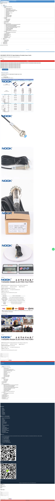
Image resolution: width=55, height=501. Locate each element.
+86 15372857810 (13, 0)
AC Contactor (8, 20)
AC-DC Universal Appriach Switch (11, 9)
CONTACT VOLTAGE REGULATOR (11, 27)
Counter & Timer (6, 33)
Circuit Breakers (4, 382)
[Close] (0, 491)
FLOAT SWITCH (6, 35)
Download (3, 413)
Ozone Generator (6, 21)
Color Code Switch (8, 16)
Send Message (27, 361)
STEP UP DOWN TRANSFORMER (9, 386)
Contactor (5, 18)
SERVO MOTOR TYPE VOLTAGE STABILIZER (13, 24)
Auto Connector (6, 393)
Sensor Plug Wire (6, 368)
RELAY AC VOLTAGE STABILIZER (11, 25)
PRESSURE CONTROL (5, 430)
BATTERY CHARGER (7, 389)
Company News (6, 39)
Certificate (5, 42)
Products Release (6, 40)
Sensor (5, 7)
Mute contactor (8, 19)
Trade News (5, 41)
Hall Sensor (5, 371)
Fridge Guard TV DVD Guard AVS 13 (11, 30)
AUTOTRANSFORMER (9, 28)
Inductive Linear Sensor (9, 12)
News (3, 411)
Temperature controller (7, 37)
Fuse (4, 22)
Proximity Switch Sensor (9, 8)
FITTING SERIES (8, 29)
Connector (5, 31)
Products (5, 5)
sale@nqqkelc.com (4, 0)
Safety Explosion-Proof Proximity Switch (11, 10)
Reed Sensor (7, 14)
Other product (6, 36)
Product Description (5, 69)
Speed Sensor (8, 13)
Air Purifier (5, 17)
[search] (9, 1)
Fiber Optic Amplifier (7, 375)
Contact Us (5, 43)
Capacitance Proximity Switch (10, 11)
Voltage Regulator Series (7, 23)
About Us (4, 38)
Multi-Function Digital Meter (8, 6)
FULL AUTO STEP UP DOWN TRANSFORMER (13, 26)
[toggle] (5, 378)
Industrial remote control (7, 34)
